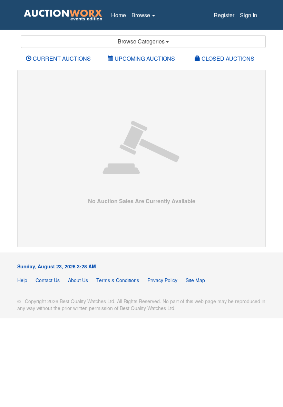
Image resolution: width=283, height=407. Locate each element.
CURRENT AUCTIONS (61, 58)
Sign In (248, 15)
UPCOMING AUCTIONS (144, 58)
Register (224, 15)
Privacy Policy (162, 280)
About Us (78, 280)
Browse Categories (142, 41)
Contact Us (48, 280)
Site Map (195, 280)
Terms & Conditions (117, 280)
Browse (141, 15)
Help (22, 280)
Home (118, 15)
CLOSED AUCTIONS (227, 58)
